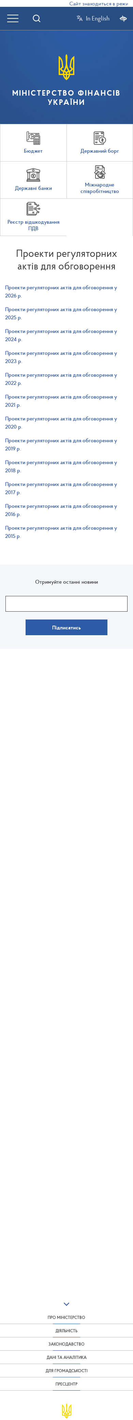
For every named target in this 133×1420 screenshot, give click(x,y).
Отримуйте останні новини (66, 581)
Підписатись (66, 627)
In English (97, 18)
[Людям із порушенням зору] (123, 18)
